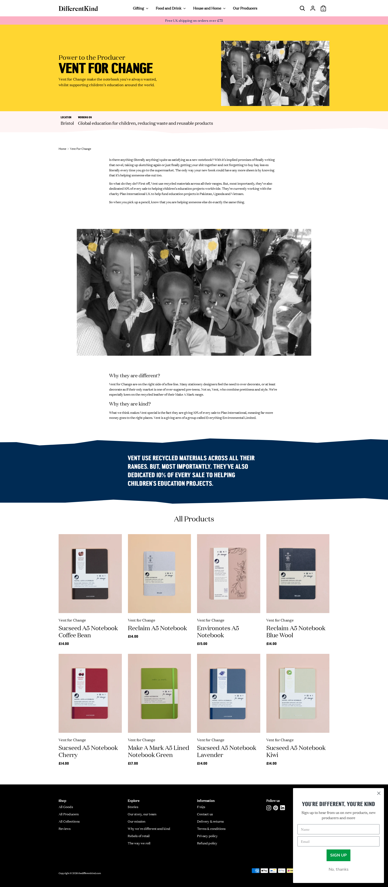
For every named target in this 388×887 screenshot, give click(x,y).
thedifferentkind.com (89, 873)
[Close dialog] (378, 793)
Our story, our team (142, 814)
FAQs (201, 806)
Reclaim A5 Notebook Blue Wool (295, 631)
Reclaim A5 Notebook (157, 628)
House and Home (207, 7)
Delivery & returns (210, 821)
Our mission (136, 821)
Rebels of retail (139, 836)
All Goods (66, 806)
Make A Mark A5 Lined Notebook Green (158, 751)
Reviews (65, 828)
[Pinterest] (275, 807)
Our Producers (245, 7)
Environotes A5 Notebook (218, 631)
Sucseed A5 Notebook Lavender (226, 751)
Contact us (205, 814)
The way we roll (139, 843)
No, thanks (339, 869)
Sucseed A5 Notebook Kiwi (296, 751)
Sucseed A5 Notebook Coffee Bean (88, 631)
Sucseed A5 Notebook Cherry (88, 751)
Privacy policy (207, 836)
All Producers (69, 814)
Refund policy (207, 843)
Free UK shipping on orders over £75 (194, 20)
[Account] (313, 6)
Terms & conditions (211, 828)
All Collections (69, 821)
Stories (133, 806)
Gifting (139, 7)
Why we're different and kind (149, 828)
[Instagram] (268, 807)
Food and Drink (169, 7)
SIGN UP (338, 855)
